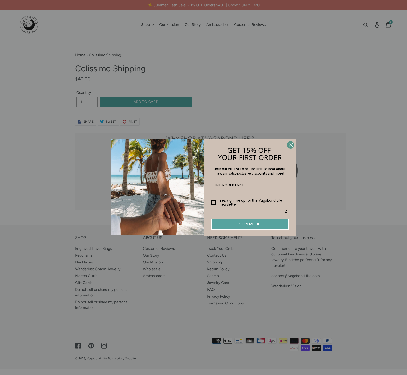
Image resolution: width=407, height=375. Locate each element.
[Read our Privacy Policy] (286, 211)
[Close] (290, 145)
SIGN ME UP (249, 224)
